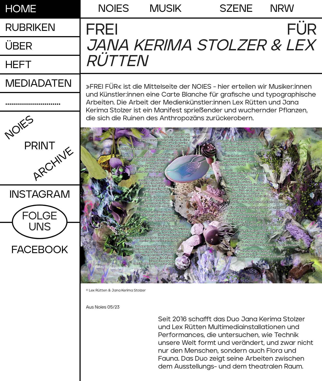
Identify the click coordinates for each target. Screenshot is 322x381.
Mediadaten (38, 83)
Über (18, 46)
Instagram (39, 194)
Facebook (39, 250)
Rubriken (30, 28)
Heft (18, 65)
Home (20, 9)
